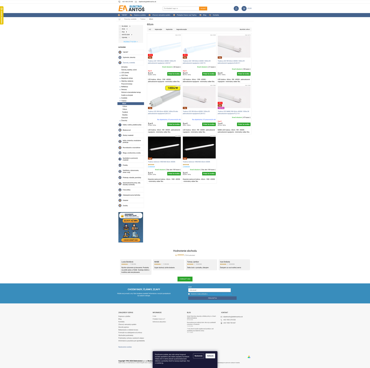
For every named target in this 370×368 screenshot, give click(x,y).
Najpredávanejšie (181, 29)
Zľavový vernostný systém (127, 324)
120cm (124, 106)
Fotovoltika (126, 190)
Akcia (124, 29)
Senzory (124, 89)
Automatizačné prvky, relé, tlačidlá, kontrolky (131, 184)
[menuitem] (122, 15)
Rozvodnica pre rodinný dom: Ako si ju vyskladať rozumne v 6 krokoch (201, 323)
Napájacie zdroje (127, 78)
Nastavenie (198, 356)
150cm (124, 109)
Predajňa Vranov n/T (159, 319)
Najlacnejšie (158, 29)
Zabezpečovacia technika (131, 195)
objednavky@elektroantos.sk (233, 317)
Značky (125, 206)
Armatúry (124, 67)
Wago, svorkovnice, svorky (132, 153)
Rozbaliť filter (130, 42)
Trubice (123, 101)
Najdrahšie (169, 29)
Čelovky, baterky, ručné (129, 70)
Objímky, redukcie (127, 81)
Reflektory (124, 87)
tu (162, 363)
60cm (124, 104)
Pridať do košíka (174, 74)
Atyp (124, 32)
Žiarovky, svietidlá (129, 63)
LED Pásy (124, 75)
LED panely (125, 72)
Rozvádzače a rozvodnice (131, 148)
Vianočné (124, 118)
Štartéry (125, 115)
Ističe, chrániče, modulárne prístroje (132, 141)
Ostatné (125, 200)
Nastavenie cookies (125, 347)
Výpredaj (125, 37)
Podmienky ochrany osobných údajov (131, 338)
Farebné (125, 112)
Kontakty (121, 322)
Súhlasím (210, 356)
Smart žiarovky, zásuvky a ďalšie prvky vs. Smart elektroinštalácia (201, 317)
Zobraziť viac (185, 279)
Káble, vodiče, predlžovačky (132, 125)
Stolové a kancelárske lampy (131, 92)
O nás (154, 316)
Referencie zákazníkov (159, 322)
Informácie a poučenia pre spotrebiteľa (131, 341)
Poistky (125, 165)
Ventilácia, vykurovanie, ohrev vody (131, 171)
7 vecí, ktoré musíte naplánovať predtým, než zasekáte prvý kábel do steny (200, 329)
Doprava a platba (124, 316)
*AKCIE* (125, 52)
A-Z (150, 29)
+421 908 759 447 (229, 323)
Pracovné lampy (126, 84)
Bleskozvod (127, 130)
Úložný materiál (128, 135)
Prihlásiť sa (212, 298)
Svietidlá (124, 98)
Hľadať (203, 8)
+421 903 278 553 (229, 320)
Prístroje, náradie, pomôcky (132, 177)
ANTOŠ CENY (127, 34)
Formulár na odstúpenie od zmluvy (130, 332)
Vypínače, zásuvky (129, 57)
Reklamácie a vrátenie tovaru (128, 330)
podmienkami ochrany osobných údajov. (220, 294)
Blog (119, 319)
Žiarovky (124, 120)
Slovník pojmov (123, 327)
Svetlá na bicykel (127, 95)
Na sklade (126, 26)
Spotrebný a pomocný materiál (130, 159)
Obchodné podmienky (125, 335)
